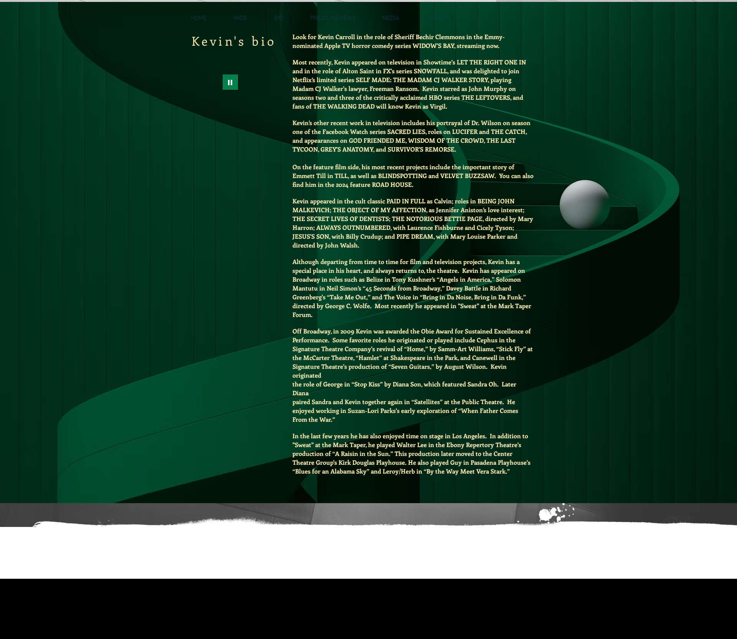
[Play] (230, 82)
